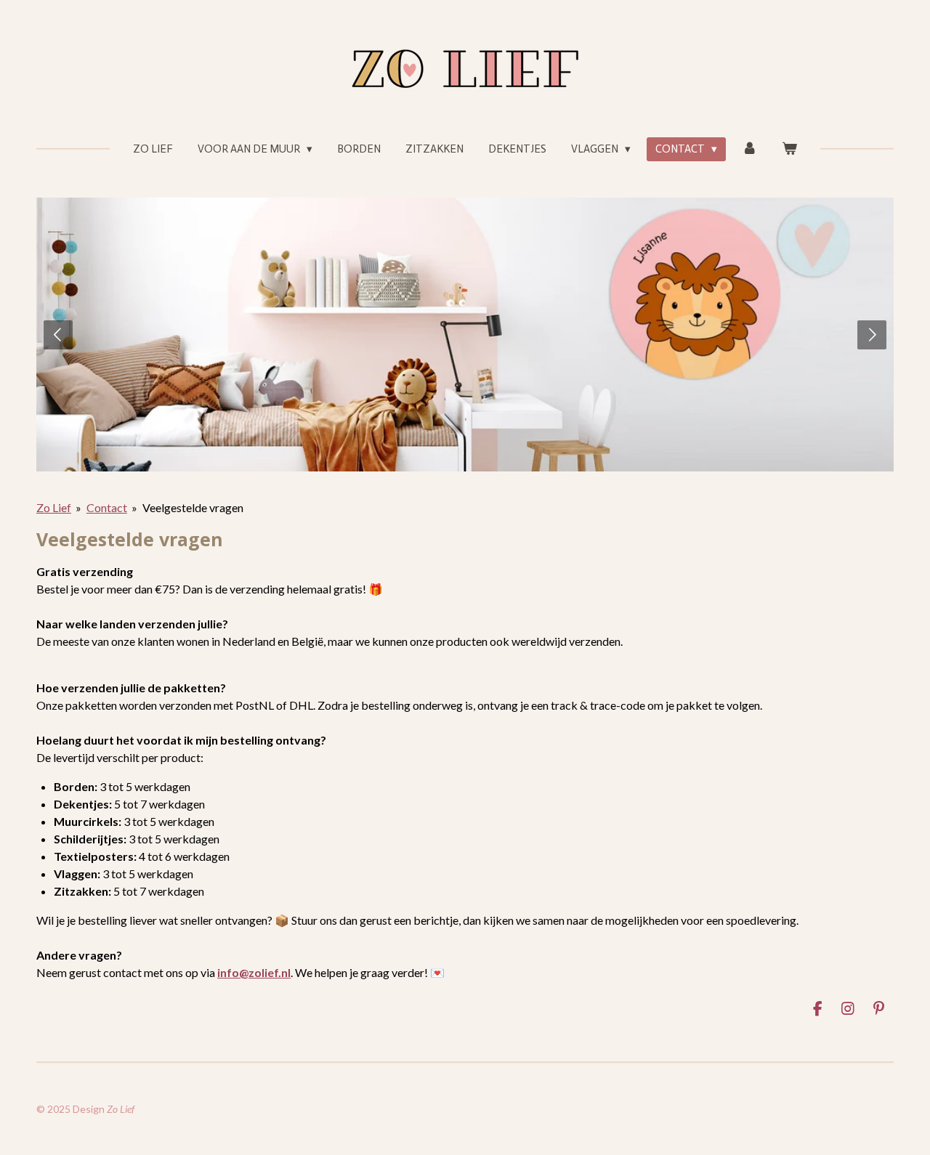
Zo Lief (53, 507)
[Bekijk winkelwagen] (789, 149)
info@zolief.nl (254, 972)
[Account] (749, 149)
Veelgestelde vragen (192, 507)
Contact (106, 507)
